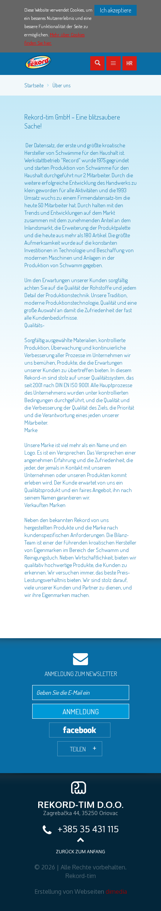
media (116, 891)
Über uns (61, 85)
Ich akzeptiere (115, 10)
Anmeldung (81, 711)
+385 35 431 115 (87, 829)
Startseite (33, 85)
